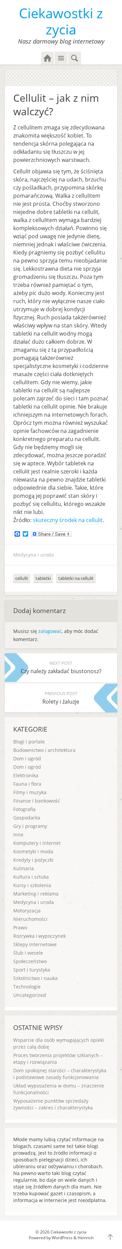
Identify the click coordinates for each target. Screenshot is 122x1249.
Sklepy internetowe (35, 944)
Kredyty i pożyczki (33, 860)
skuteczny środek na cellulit (68, 520)
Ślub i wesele (28, 953)
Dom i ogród (27, 758)
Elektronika (25, 775)
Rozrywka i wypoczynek (39, 936)
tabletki (43, 578)
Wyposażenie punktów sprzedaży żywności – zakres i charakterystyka (53, 1104)
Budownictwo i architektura (44, 750)
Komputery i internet (37, 843)
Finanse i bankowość (36, 801)
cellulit (21, 578)
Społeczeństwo (30, 961)
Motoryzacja (27, 910)
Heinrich (86, 1238)
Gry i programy (30, 826)
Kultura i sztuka (31, 877)
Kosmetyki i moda (33, 851)
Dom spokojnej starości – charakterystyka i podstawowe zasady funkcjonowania (59, 1073)
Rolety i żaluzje (60, 697)
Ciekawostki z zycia (61, 21)
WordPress (62, 1238)
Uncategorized (29, 995)
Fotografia (24, 809)
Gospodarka (26, 817)
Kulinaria (23, 868)
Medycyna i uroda (33, 555)
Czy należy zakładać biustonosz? (61, 667)
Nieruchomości (30, 919)
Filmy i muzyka (29, 792)
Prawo (20, 927)
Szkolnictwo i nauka (35, 978)
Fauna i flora (27, 784)
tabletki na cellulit (76, 578)
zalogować (50, 631)
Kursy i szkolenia (32, 885)
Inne (18, 834)
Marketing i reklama (36, 893)
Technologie (27, 986)
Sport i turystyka (31, 969)
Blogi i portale (29, 741)
